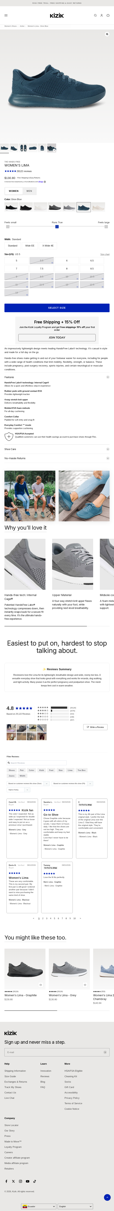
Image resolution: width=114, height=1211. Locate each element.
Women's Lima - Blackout (19, 900)
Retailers (9, 1168)
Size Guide (10, 1076)
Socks (68, 1082)
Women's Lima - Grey (17, 830)
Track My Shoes (12, 1087)
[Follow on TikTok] (35, 1181)
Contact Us (10, 1092)
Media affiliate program (16, 1163)
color (31, 770)
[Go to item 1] (4, 148)
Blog (42, 1082)
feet (51, 770)
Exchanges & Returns (15, 1082)
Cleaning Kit (71, 1076)
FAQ (42, 1087)
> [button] (80, 918)
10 (74, 918)
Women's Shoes (10, 26)
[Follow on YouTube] (27, 1181)
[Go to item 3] (23, 148)
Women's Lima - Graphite (54, 845)
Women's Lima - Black (87, 833)
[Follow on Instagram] (20, 1181)
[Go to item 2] (13, 148)
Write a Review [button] (97, 727)
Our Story (9, 1130)
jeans (11, 776)
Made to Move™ (13, 1141)
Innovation (45, 1071)
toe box (82, 770)
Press (7, 1136)
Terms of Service (73, 1103)
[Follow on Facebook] (6, 1181)
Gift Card (69, 1087)
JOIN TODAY (57, 337)
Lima (70, 770)
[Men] (21, 728)
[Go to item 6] (51, 148)
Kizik (41, 770)
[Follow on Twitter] (13, 1181)
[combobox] (38, 1206)
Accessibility (71, 1092)
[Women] (11, 728)
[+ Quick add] (40, 984)
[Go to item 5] (42, 148)
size (61, 770)
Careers (8, 1152)
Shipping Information (15, 1071)
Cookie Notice (72, 1109)
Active (22, 26)
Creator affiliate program (17, 1157)
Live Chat (9, 1098)
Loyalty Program (13, 1147)
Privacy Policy (72, 1098)
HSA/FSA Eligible (73, 1071)
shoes (12, 770)
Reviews (44, 1076)
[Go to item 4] (32, 148)
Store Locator (11, 1125)
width (22, 776)
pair (22, 770)
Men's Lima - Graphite (52, 882)
